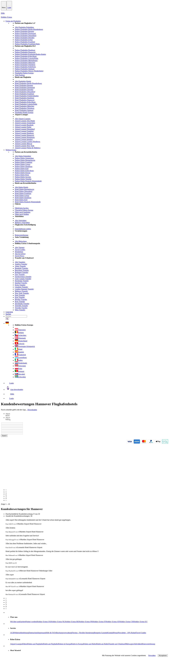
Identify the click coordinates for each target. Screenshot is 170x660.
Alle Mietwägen (21, 241)
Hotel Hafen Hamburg (23, 198)
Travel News (19, 256)
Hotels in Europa (77, 644)
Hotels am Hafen (102, 644)
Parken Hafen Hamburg (23, 166)
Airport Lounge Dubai (23, 127)
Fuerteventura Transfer (23, 277)
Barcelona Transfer (22, 270)
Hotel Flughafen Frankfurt (24, 94)
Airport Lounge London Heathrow (27, 142)
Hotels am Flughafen (50, 644)
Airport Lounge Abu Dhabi (25, 121)
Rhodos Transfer (21, 299)
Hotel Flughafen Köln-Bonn (25, 102)
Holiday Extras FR (86, 622)
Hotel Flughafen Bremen (24, 85)
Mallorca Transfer (21, 291)
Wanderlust (19, 252)
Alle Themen (19, 248)
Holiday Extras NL (58, 622)
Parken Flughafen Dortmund (25, 34)
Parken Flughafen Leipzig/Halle (26, 58)
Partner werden (31, 622)
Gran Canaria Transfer (23, 279)
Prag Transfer (20, 297)
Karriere (23, 622)
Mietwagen (129, 644)
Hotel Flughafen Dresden (24, 90)
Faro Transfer (20, 275)
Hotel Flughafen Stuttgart (24, 110)
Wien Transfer (20, 310)
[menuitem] (89, 85)
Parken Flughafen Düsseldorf (25, 36)
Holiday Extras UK (44, 622)
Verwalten (152, 655)
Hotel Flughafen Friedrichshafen (27, 96)
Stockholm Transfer (22, 304)
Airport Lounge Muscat (23, 144)
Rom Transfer (20, 302)
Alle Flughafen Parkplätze (24, 27)
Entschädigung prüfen (23, 229)
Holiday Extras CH (126, 622)
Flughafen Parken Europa (24, 73)
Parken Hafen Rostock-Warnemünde (28, 181)
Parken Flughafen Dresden (24, 38)
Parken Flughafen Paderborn (25, 67)
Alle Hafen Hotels (21, 187)
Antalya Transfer (21, 264)
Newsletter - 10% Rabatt (127, 633)
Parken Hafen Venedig (23, 179)
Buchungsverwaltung (64, 633)
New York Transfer (22, 293)
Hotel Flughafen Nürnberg (24, 108)
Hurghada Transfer (22, 281)
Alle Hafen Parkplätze (23, 156)
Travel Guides (20, 250)
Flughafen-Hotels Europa (24, 112)
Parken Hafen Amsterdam (24, 158)
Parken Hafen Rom (22, 175)
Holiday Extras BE (72, 622)
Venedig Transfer (21, 308)
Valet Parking (20, 75)
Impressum (42, 633)
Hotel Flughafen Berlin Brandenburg (28, 83)
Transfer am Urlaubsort (116, 644)
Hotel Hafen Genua (22, 196)
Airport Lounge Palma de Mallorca (27, 148)
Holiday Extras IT (99, 622)
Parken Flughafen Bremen (24, 31)
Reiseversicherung (21, 235)
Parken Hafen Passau (22, 173)
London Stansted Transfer (24, 289)
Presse (115, 633)
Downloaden (32, 410)
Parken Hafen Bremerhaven (25, 160)
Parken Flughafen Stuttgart (24, 69)
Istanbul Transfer (21, 283)
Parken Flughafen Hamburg (25, 50)
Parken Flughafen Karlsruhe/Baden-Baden (30, 54)
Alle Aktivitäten (20, 221)
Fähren (24, 644)
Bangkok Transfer (21, 268)
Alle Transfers (20, 262)
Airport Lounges (16, 644)
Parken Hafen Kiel (21, 169)
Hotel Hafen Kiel (21, 200)
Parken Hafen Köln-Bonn (24, 171)
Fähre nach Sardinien (22, 212)
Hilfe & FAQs (51, 633)
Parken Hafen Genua (22, 164)
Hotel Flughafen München (24, 106)
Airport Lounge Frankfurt (24, 131)
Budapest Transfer (21, 272)
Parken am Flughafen (35, 644)
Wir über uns (15, 622)
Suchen (8, 314)
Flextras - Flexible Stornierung (83, 633)
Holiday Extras (6, 17)
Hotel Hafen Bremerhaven (24, 189)
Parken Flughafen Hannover (25, 52)
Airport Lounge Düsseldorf (25, 129)
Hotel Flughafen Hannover (24, 100)
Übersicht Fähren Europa (24, 210)
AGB (12, 633)
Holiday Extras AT (112, 622)
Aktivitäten (138, 644)
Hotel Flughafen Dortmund (25, 88)
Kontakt (110, 633)
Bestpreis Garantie (100, 633)
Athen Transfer (20, 266)
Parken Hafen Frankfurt (23, 162)
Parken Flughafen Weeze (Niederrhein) (29, 71)
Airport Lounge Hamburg (24, 133)
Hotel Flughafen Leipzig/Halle (26, 104)
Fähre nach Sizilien (22, 214)
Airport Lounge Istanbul (23, 139)
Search (4, 436)
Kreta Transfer (20, 285)
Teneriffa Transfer (21, 306)
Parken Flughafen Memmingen (26, 61)
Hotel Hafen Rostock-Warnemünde (28, 202)
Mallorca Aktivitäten (22, 223)
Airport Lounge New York (24, 146)
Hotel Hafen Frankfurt (23, 193)
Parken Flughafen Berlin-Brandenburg (29, 29)
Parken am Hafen (89, 644)
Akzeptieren (163, 655)
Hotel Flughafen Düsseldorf (25, 92)
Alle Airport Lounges (22, 119)
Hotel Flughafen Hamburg (24, 98)
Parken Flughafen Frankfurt (25, 42)
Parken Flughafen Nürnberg (25, 65)
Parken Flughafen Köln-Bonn (26, 56)
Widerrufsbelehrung (21, 633)
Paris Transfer (20, 295)
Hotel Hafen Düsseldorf (23, 191)
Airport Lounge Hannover (24, 135)
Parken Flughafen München (25, 63)
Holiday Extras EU (140, 622)
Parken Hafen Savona (23, 177)
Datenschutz (33, 633)
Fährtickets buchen (22, 208)
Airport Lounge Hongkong (25, 137)
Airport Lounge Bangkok (24, 125)
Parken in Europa (64, 644)
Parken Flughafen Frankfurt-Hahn (27, 44)
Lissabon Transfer (21, 287)
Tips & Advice (20, 254)
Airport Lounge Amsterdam (25, 123)
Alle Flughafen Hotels (23, 81)
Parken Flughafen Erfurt (23, 40)
